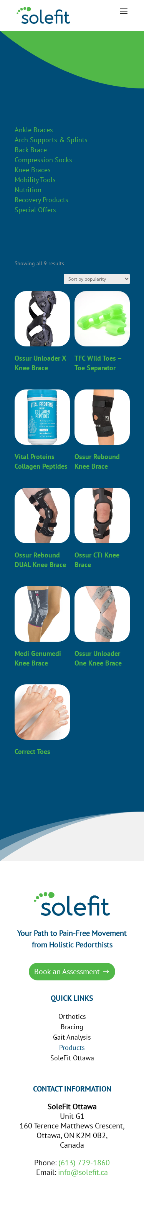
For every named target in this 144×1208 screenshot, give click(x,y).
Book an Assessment (67, 972)
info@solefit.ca (83, 1172)
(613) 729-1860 (84, 1163)
